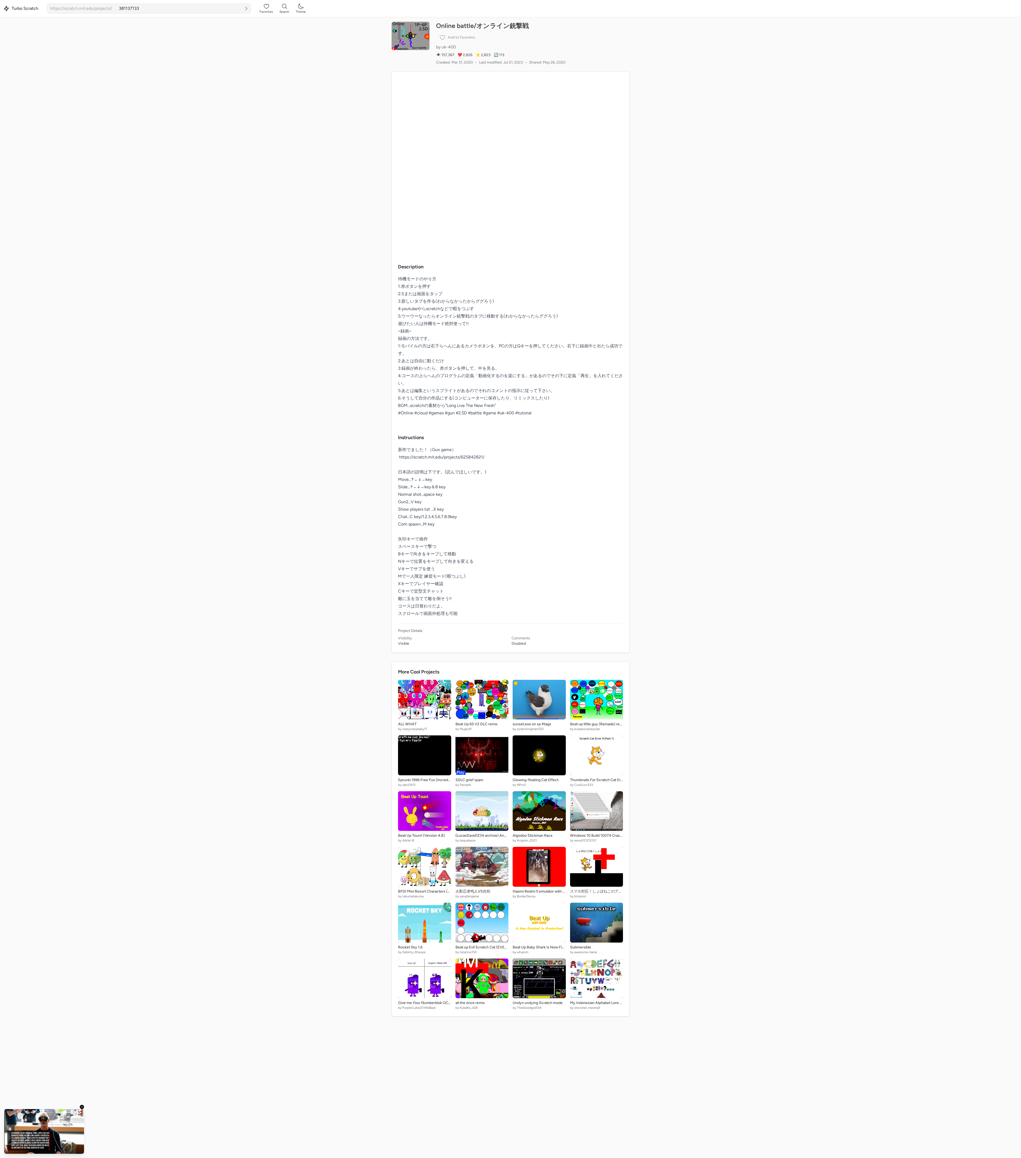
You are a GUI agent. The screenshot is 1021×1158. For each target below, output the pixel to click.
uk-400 (449, 46)
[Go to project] (246, 8)
